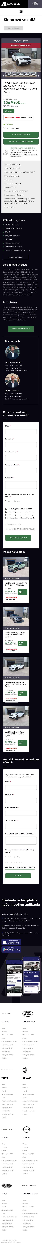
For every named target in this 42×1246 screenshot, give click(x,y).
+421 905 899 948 (15, 368)
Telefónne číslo (10, 452)
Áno (9, 501)
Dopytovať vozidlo (22, 134)
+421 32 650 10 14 (16, 365)
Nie (18, 501)
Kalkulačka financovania (22, 141)
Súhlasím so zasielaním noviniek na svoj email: (19, 495)
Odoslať (18, 875)
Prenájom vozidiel (7, 1055)
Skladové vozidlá (7, 1035)
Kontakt (4, 1058)
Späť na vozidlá (13, 28)
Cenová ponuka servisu (9, 1041)
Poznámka (9, 478)
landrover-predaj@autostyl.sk (19, 370)
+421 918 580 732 (15, 396)
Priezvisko (9, 439)
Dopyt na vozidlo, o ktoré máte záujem (19, 833)
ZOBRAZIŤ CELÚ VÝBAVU (15, 257)
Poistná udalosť (6, 1048)
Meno (7, 426)
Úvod (3, 1028)
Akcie (3, 1038)
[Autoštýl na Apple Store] (21, 942)
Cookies (14, 1240)
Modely (4, 1031)
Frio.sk (19, 1242)
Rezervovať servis (7, 1045)
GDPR (9, 1240)
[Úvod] (6, 1013)
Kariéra (3, 1240)
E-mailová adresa (11, 465)
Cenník (3, 1091)
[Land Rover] (35, 3)
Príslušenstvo (5, 1051)
